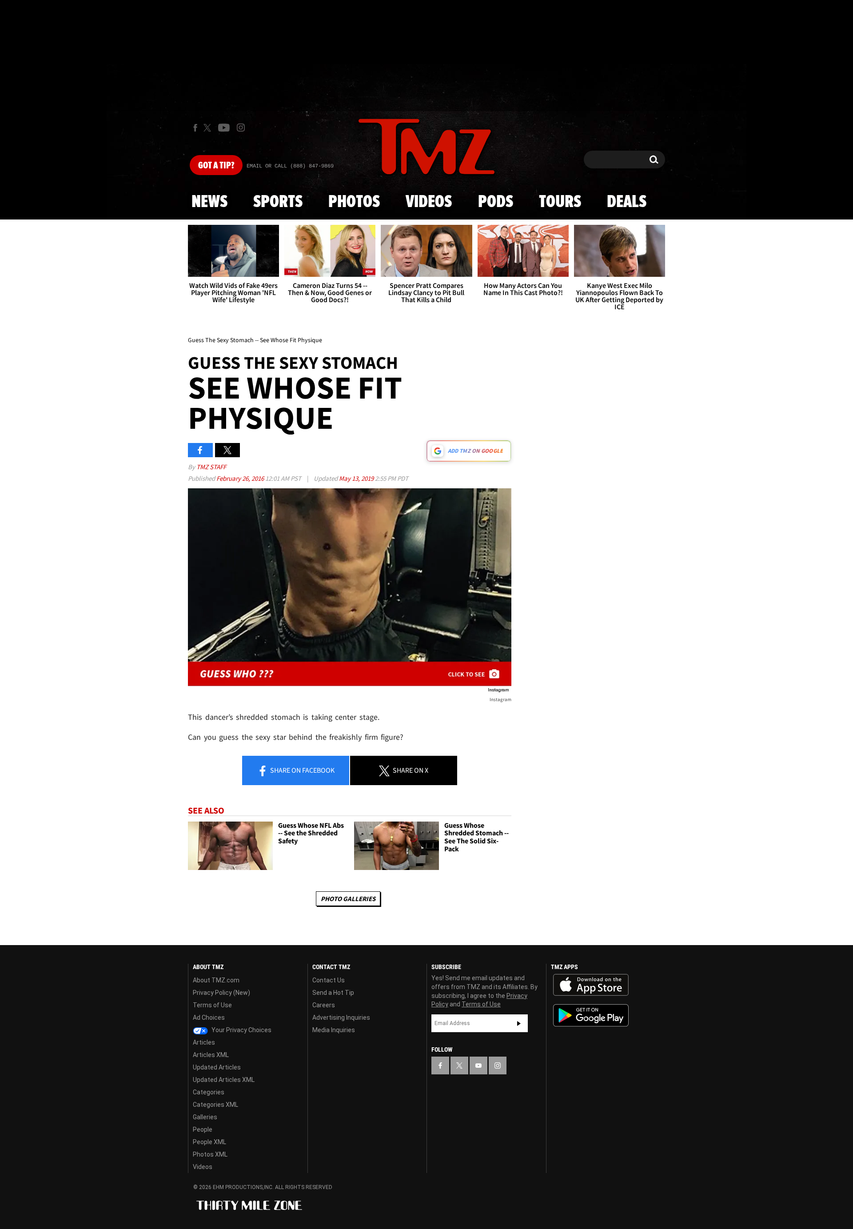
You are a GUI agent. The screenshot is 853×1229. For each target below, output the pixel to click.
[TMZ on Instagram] (240, 127)
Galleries (205, 1117)
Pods (495, 202)
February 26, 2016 (240, 478)
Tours (560, 202)
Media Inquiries (333, 1029)
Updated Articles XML (224, 1079)
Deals (626, 202)
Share (302, 770)
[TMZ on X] (209, 128)
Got (216, 166)
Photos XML (210, 1154)
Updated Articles (217, 1067)
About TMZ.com (216, 980)
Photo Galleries (348, 898)
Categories (208, 1092)
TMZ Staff (211, 467)
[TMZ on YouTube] (478, 1065)
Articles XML (211, 1054)
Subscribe (519, 1023)
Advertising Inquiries (341, 1017)
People (202, 1129)
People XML (209, 1141)
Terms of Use (212, 1005)
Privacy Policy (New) (221, 992)
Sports (278, 202)
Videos (429, 202)
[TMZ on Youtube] (224, 127)
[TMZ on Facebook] (195, 128)
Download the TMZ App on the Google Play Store (591, 1015)
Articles (204, 1042)
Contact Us (328, 980)
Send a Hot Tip (333, 992)
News (209, 202)
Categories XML (215, 1104)
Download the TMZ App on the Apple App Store (591, 985)
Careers (323, 1005)
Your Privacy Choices (240, 1029)
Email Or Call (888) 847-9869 (290, 166)
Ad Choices (209, 1017)
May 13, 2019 (357, 478)
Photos (354, 202)
